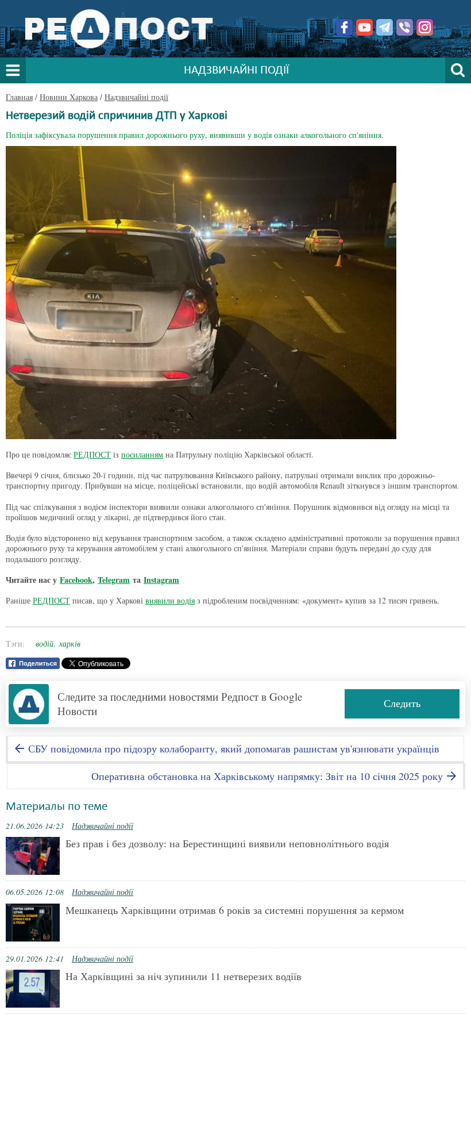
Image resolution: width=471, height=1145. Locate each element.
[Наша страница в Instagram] (425, 27)
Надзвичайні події (136, 96)
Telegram (114, 580)
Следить (402, 703)
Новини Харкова (69, 96)
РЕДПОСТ (92, 454)
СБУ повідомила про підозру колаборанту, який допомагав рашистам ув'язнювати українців (232, 748)
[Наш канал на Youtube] (364, 27)
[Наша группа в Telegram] (384, 27)
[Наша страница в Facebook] (344, 27)
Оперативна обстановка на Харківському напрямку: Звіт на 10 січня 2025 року (268, 776)
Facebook (76, 580)
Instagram (161, 580)
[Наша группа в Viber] (405, 27)
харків (69, 643)
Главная (19, 96)
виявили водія (170, 600)
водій (44, 643)
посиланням (142, 454)
